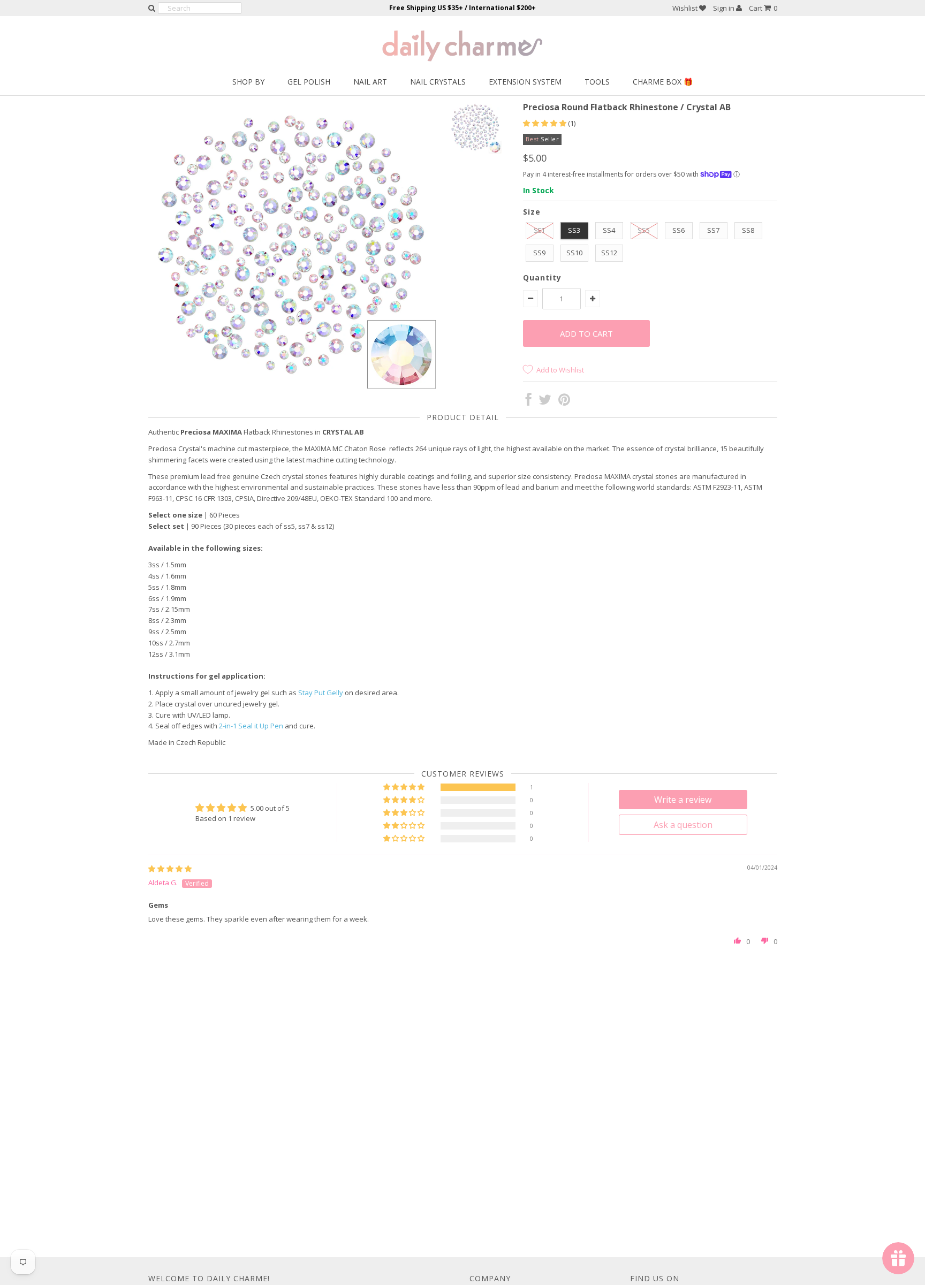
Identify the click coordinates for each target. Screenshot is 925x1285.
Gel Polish (308, 82)
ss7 (713, 230)
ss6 (678, 230)
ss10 (574, 252)
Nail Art (370, 82)
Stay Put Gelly (320, 692)
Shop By (248, 82)
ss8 (748, 230)
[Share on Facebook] (529, 402)
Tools (597, 82)
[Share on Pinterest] (564, 402)
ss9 (539, 252)
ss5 (644, 230)
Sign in (724, 8)
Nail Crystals (438, 82)
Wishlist (685, 8)
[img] (170, 868)
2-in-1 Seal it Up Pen (251, 726)
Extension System (525, 82)
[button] (545, 123)
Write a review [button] (682, 799)
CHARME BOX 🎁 (663, 82)
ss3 (574, 230)
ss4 (609, 230)
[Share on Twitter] (545, 402)
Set (539, 230)
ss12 (609, 252)
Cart (763, 8)
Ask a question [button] (683, 825)
